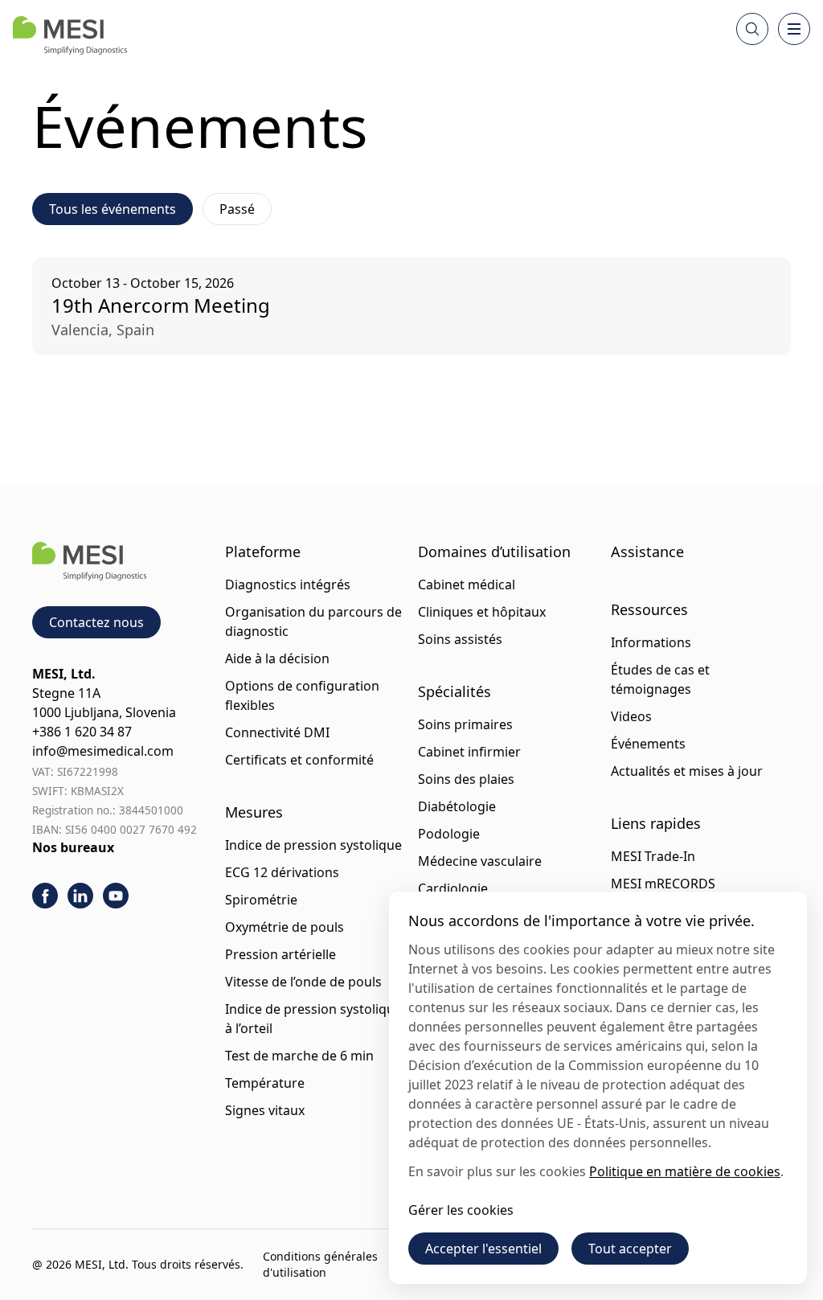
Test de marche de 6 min (299, 1055)
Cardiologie (453, 888)
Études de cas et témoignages (660, 679)
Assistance (647, 551)
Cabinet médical (466, 584)
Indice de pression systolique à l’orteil (313, 1018)
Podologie (449, 834)
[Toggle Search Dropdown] (752, 29)
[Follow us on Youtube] (116, 895)
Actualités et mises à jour (687, 771)
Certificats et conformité (299, 760)
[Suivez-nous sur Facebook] (45, 895)
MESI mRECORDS (663, 883)
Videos (631, 716)
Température (265, 1083)
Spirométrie (261, 899)
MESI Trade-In (653, 856)
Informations (651, 642)
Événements (648, 744)
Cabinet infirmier (469, 752)
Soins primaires (465, 724)
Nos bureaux (73, 847)
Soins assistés (460, 639)
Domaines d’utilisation (494, 551)
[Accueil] (70, 35)
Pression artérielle (280, 954)
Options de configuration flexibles (302, 695)
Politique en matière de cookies (684, 1171)
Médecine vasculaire (480, 861)
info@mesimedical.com (103, 751)
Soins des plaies (466, 779)
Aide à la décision (277, 658)
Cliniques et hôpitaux (482, 612)
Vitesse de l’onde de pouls (303, 981)
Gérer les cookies (461, 1210)
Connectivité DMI (277, 732)
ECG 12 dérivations (282, 872)
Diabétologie (457, 806)
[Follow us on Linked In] (80, 895)
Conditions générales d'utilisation (320, 1264)
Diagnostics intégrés (287, 584)
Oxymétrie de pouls (284, 927)
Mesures (254, 812)
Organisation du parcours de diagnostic (313, 621)
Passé (237, 209)
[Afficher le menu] (794, 29)
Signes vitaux (265, 1110)
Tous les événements (112, 209)
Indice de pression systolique (313, 845)
